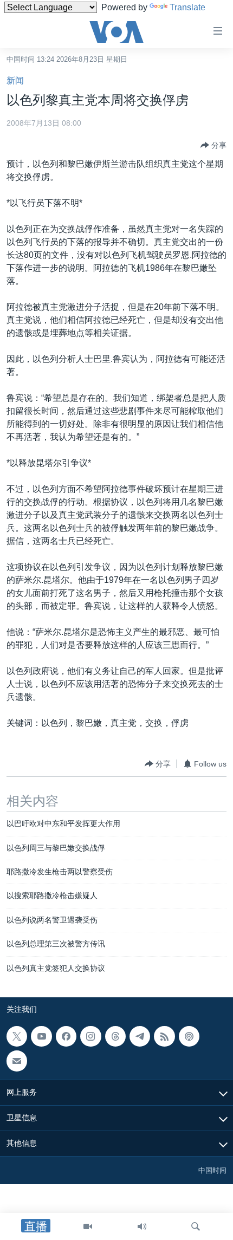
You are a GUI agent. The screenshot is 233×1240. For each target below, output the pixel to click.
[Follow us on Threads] (115, 1036)
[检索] (195, 1226)
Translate (187, 7)
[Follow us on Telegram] (140, 1036)
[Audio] (142, 1226)
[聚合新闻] (164, 1036)
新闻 (15, 80)
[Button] (213, 145)
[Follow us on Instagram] (90, 1036)
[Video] (88, 1226)
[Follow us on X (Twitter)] (17, 1036)
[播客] (189, 1036)
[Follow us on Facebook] (66, 1036)
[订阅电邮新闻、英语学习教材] (17, 1061)
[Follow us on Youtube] (41, 1036)
